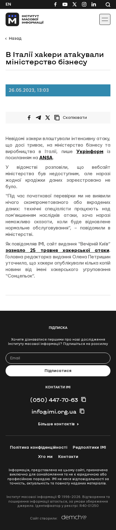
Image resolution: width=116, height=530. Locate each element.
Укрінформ (89, 151)
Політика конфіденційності (38, 447)
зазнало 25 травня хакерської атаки (57, 250)
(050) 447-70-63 (54, 400)
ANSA (46, 158)
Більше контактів (56, 424)
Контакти (68, 457)
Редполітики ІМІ (89, 447)
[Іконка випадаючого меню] (104, 19)
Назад (15, 38)
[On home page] (19, 19)
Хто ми (45, 457)
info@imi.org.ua (54, 411)
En (8, 4)
